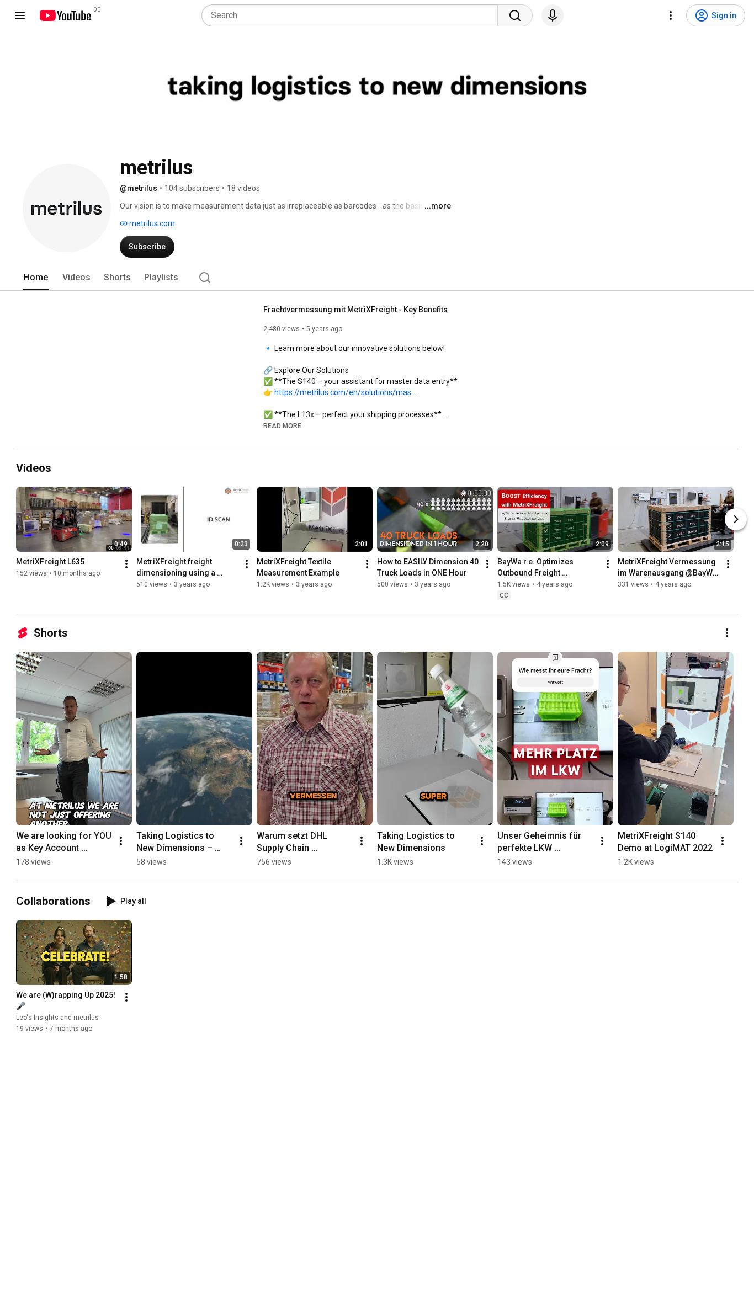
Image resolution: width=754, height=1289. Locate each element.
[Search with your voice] (552, 15)
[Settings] (670, 15)
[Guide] (19, 15)
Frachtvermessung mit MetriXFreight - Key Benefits (355, 309)
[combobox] (353, 15)
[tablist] (377, 277)
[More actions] (126, 564)
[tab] (36, 277)
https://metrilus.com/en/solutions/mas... (345, 392)
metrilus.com (151, 223)
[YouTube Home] (65, 15)
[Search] (515, 15)
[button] (282, 425)
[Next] (736, 519)
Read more (282, 426)
